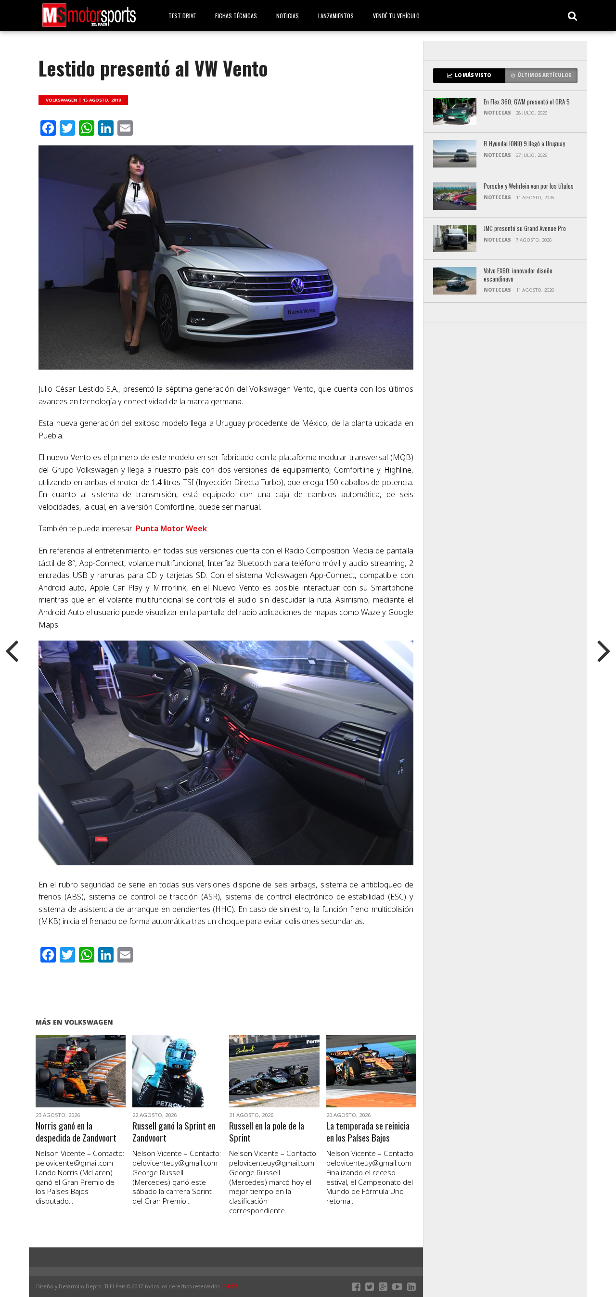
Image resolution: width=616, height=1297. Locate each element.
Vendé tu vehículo (396, 16)
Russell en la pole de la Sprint (266, 1132)
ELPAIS (230, 1286)
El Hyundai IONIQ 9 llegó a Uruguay (524, 144)
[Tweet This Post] (80, 1083)
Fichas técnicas (236, 16)
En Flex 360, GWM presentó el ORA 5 (527, 102)
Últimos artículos (544, 75)
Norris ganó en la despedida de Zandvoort (76, 1132)
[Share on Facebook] (60, 1083)
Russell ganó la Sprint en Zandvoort (174, 1132)
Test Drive (182, 16)
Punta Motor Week (171, 528)
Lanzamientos (336, 16)
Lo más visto (473, 75)
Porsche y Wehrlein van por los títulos (529, 186)
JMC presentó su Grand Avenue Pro (525, 229)
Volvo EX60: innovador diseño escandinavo (518, 275)
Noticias (287, 16)
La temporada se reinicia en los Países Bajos (368, 1132)
